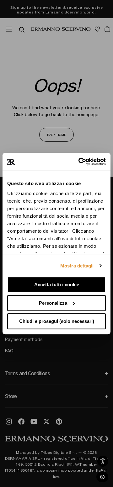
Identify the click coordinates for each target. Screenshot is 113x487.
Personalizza (53, 303)
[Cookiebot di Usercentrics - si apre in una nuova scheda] (80, 162)
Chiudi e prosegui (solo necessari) (56, 321)
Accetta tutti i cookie (56, 284)
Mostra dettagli (77, 265)
